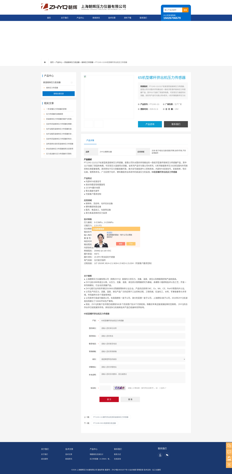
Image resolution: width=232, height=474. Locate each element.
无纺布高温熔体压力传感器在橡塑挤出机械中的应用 (60, 124)
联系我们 (143, 18)
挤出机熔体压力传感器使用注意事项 (59, 149)
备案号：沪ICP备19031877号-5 (117, 470)
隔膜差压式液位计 (96, 454)
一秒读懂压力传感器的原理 (56, 109)
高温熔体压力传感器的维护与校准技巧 (60, 119)
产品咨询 (150, 124)
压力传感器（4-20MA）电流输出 (100, 459)
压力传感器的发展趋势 (54, 114)
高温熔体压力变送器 (72, 62)
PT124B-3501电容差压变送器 (104, 423)
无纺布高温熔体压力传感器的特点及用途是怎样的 (60, 139)
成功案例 (44, 459)
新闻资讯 (96, 18)
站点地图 (132, 470)
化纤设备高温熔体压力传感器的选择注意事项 (60, 129)
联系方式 (117, 454)
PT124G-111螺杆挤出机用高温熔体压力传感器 (110, 417)
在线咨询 (117, 459)
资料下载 (127, 18)
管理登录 (140, 470)
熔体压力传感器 (87, 62)
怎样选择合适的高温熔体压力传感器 (59, 144)
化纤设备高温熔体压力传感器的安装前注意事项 (60, 134)
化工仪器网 (156, 470)
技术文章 (112, 18)
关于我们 (64, 18)
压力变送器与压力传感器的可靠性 (59, 154)
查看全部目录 (59, 94)
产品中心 (80, 18)
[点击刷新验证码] (119, 388)
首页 (49, 18)
